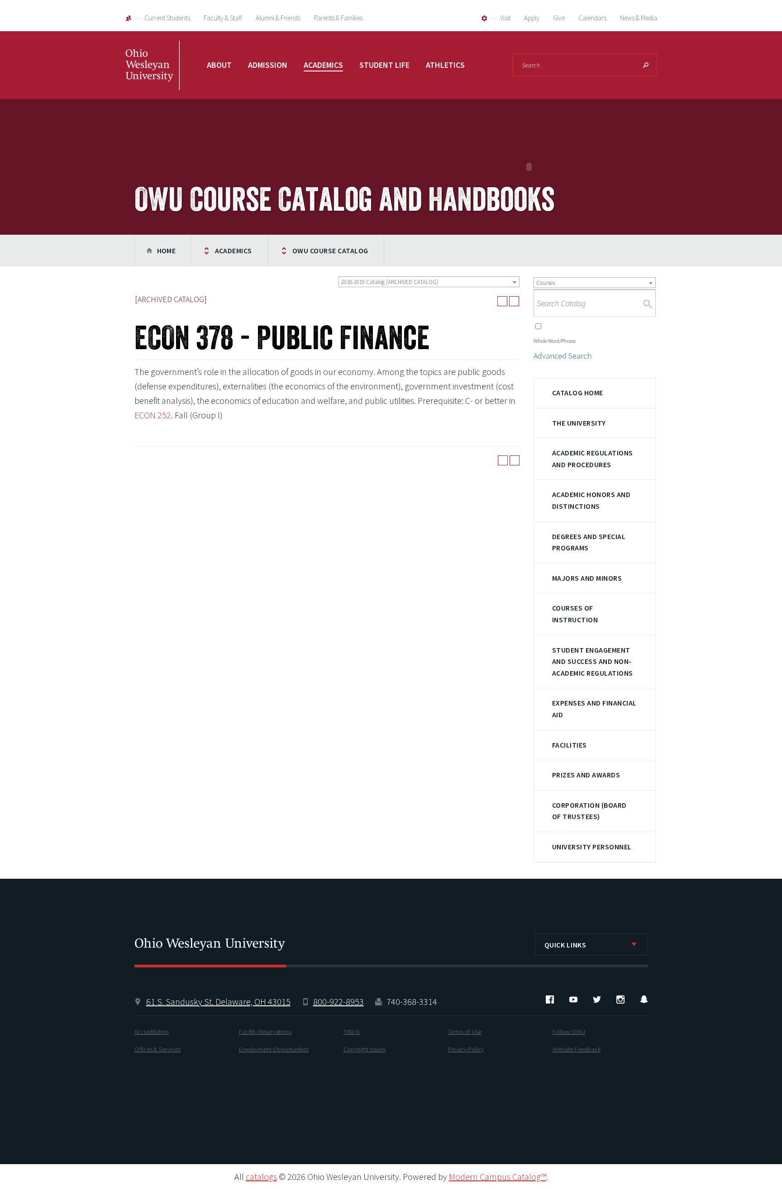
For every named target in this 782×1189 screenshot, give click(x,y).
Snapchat (644, 999)
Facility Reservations (265, 1032)
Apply (531, 18)
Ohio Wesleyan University (152, 74)
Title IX (351, 1032)
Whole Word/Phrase (555, 340)
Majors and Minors (587, 578)
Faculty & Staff (223, 18)
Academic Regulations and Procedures (592, 458)
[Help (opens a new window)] (514, 301)
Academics (323, 65)
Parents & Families (338, 18)
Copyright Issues (364, 1049)
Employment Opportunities (274, 1049)
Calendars (592, 18)
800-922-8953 (338, 1001)
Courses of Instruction (575, 613)
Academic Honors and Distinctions (591, 500)
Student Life (384, 65)
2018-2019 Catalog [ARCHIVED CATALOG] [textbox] (390, 282)
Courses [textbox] (545, 283)
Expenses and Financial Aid (594, 708)
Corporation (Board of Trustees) (589, 811)
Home (166, 250)
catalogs (261, 1176)
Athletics (445, 65)
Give (559, 18)
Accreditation (151, 1032)
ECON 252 (152, 415)
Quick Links (565, 944)
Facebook (550, 999)
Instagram (620, 999)
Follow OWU (569, 1032)
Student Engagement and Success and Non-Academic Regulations (592, 661)
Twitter (597, 999)
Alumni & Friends (278, 18)
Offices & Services (157, 1049)
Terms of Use (465, 1032)
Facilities (569, 744)
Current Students (167, 18)
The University (579, 422)
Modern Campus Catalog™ (497, 1176)
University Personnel (592, 846)
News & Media (638, 18)
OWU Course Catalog (330, 250)
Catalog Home (577, 392)
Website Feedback (577, 1049)
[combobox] (429, 281)
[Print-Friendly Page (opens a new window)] (502, 301)
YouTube (573, 999)
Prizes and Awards (586, 774)
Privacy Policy (466, 1049)
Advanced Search (562, 356)
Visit (505, 18)
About (219, 65)
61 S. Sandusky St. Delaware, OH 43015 (218, 1001)
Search (645, 65)
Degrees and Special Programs (588, 542)
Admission (267, 65)
